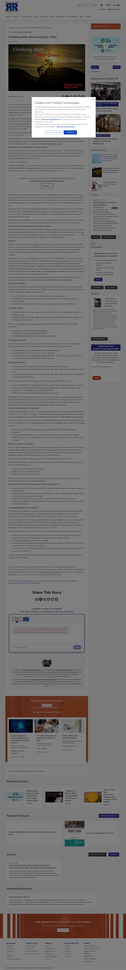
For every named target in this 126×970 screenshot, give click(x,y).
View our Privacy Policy (66, 127)
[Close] (93, 99)
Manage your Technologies (54, 132)
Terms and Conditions (49, 119)
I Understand (70, 132)
